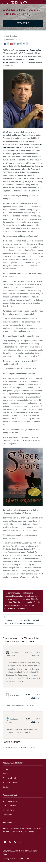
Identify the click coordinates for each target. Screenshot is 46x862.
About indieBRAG (10, 801)
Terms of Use (23, 859)
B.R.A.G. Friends (9, 806)
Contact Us (7, 815)
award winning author (32, 50)
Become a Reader (10, 778)
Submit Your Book (10, 783)
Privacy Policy (9, 859)
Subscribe (23, 23)
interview (30, 623)
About (5, 774)
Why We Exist (8, 810)
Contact (6, 787)
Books (5, 769)
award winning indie (32, 620)
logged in (16, 747)
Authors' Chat (11, 617)
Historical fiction (10, 623)
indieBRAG (21, 623)
